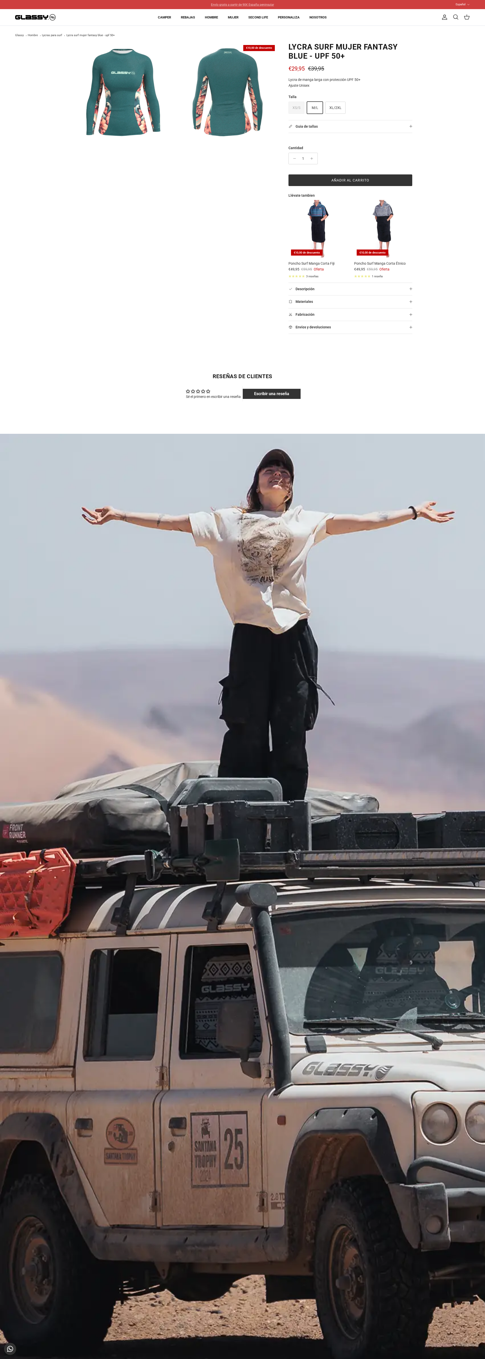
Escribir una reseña (271, 393)
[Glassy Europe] (35, 17)
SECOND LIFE (258, 17)
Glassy (19, 35)
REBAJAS (188, 17)
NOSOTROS (318, 17)
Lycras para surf (52, 35)
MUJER (233, 17)
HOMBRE (211, 17)
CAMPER (164, 17)
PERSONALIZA (289, 17)
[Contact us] (10, 1349)
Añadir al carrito (350, 180)
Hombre (33, 35)
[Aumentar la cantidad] (313, 158)
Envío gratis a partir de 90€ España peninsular (242, 4)
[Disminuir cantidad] (293, 158)
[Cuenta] (444, 17)
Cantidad (295, 148)
